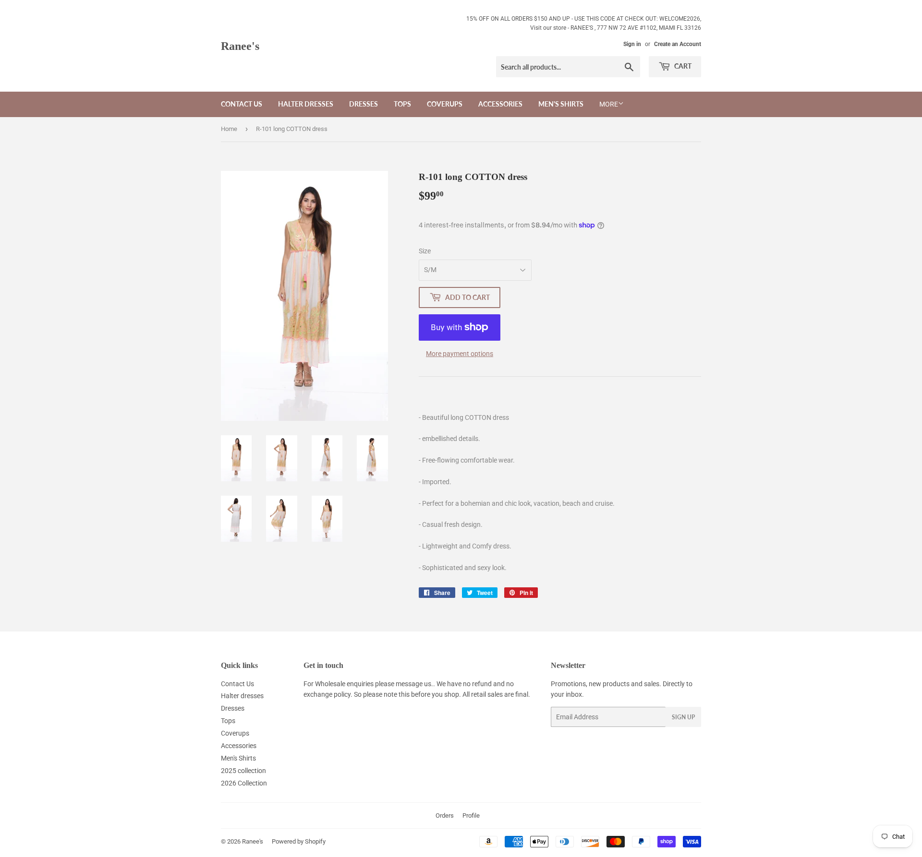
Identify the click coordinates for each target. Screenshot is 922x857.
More (608, 104)
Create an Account (677, 44)
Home (229, 128)
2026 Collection (244, 783)
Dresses (363, 104)
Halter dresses (305, 104)
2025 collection (243, 770)
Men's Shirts (560, 104)
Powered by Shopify (299, 841)
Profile (471, 815)
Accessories (500, 104)
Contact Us (241, 104)
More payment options (459, 353)
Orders (445, 815)
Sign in (632, 44)
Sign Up (683, 717)
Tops (402, 104)
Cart (682, 66)
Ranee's (240, 45)
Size (425, 251)
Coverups (444, 104)
